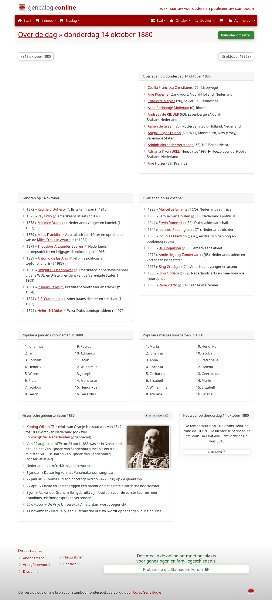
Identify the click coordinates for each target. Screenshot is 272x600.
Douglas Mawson (173, 236)
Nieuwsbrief (73, 557)
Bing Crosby (168, 266)
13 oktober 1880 (37, 56)
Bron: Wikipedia (155, 415)
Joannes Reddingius (174, 229)
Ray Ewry (45, 216)
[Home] (251, 591)
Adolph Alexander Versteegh (171, 144)
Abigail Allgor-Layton (164, 133)
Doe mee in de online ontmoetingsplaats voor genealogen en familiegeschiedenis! (176, 558)
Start (27, 20)
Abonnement (33, 558)
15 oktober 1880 (234, 56)
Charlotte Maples (161, 101)
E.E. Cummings (49, 298)
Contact (69, 564)
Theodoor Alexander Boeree (60, 246)
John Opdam (169, 273)
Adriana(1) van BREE (164, 151)
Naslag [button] (71, 20)
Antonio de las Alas (53, 258)
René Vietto (168, 285)
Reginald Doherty (52, 209)
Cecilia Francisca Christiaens (170, 87)
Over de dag (37, 34)
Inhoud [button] (47, 20)
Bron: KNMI (215, 452)
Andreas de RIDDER (163, 114)
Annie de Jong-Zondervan (179, 254)
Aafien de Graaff (161, 126)
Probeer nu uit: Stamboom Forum (173, 569)
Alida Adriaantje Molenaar (168, 107)
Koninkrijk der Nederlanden (48, 437)
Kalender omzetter (236, 35)
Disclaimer (31, 571)
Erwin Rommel (170, 222)
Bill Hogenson (170, 248)
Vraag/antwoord (36, 564)
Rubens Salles (49, 287)
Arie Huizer (157, 163)
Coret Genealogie (147, 592)
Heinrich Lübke (50, 310)
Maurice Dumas (50, 222)
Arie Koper (156, 94)
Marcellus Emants (173, 209)
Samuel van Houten (174, 216)
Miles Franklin (49, 234)
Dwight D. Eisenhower (55, 270)
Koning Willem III (40, 426)
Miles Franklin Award (54, 239)
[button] (157, 20)
